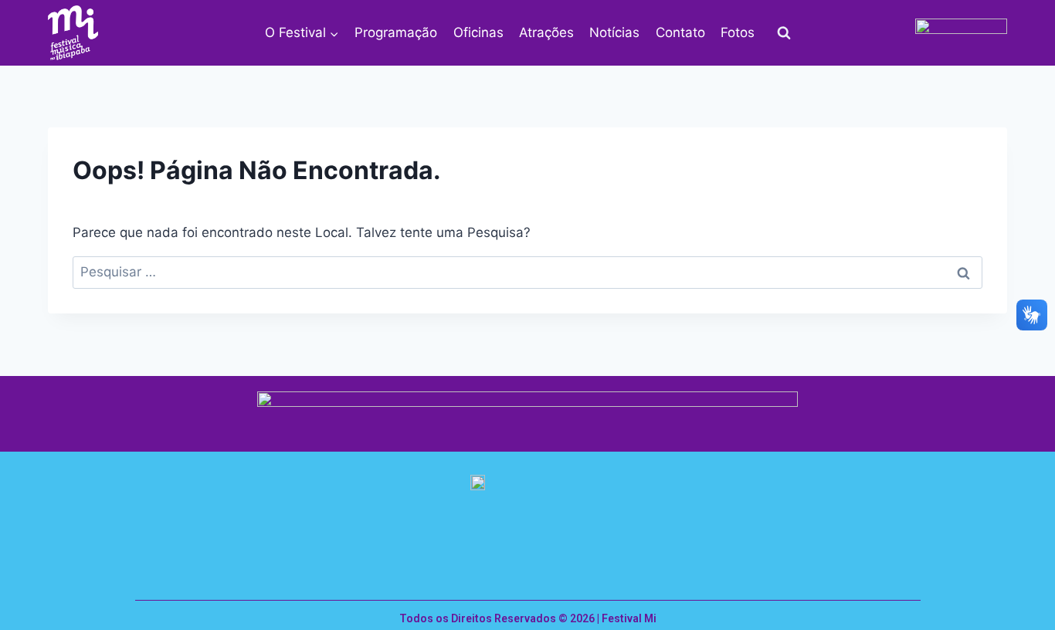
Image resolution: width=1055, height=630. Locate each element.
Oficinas (478, 32)
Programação (395, 32)
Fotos (738, 32)
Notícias (614, 32)
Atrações (546, 32)
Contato (680, 32)
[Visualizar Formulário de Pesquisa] (784, 33)
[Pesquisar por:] (527, 271)
